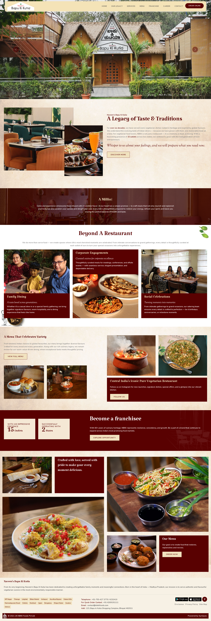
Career (166, 6)
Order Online (194, 6)
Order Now (172, 554)
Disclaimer (179, 604)
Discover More (118, 155)
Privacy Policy (191, 604)
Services (131, 6)
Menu (142, 6)
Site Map (203, 604)
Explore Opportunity (105, 438)
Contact (179, 6)
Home (104, 6)
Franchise (154, 6)
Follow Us (119, 397)
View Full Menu (15, 356)
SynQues (203, 616)
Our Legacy (117, 6)
